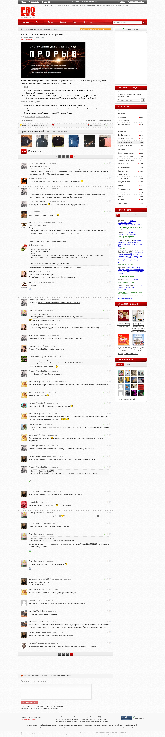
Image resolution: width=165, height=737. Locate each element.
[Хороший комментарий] (107, 163)
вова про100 (37, 382)
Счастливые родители (100, 29)
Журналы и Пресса (30, 29)
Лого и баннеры (102, 719)
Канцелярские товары (126, 153)
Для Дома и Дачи (124, 135)
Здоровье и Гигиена (125, 146)
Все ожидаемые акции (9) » (128, 354)
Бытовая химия (123, 128)
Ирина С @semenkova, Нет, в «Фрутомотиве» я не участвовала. (130, 223)
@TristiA (41, 338)
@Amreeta (38, 526)
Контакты (58, 719)
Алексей (38, 163)
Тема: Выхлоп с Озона (125, 264)
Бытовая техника (124, 124)
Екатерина (36, 272)
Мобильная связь (124, 167)
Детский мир (122, 131)
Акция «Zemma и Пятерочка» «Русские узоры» (138, 349)
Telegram (47, 2)
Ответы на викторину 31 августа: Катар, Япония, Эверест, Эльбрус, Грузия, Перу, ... (130, 243)
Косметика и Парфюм (126, 160)
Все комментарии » (125, 298)
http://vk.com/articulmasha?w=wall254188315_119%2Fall (59, 303)
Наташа (38, 643)
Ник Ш (36, 600)
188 (91, 125)
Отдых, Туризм (123, 178)
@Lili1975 (45, 374)
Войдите (26, 676)
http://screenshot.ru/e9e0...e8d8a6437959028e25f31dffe (59, 233)
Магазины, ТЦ (123, 164)
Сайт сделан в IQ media (28, 719)
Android (94, 2)
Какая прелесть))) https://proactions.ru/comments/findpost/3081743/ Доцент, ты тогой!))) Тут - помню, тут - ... (131, 271)
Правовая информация (71, 719)
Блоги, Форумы (123, 121)
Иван (34, 502)
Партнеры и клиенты (88, 719)
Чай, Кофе (121, 200)
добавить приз (62, 131)
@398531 (50, 471)
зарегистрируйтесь (40, 676)
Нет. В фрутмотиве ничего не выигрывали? (130, 287)
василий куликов (40, 223)
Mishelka (36, 611)
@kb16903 (49, 249)
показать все (51, 131)
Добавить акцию (131, 29)
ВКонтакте (35, 2)
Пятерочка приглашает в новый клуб (127, 233)
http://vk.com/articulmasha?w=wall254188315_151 (48, 449)
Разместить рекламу (81, 717)
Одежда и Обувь (124, 175)
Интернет (121, 149)
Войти (122, 2)
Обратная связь (66, 717)
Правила (93, 717)
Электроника (122, 203)
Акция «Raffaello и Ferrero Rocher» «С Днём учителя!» (123, 324)
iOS (87, 2)
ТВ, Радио (121, 193)
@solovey (38, 438)
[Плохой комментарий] (110, 163)
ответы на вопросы (43, 116)
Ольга (35, 424)
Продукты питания (124, 182)
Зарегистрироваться (136, 2)
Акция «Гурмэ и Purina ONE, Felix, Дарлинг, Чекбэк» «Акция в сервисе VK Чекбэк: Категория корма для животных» (138, 327)
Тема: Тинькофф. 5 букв (126, 282)
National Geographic (43, 29)
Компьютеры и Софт (125, 157)
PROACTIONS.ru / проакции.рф (28, 12)
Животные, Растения (125, 139)
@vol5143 (42, 406)
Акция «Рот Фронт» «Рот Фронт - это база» (124, 349)
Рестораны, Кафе (124, 189)
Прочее (120, 185)
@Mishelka (39, 635)
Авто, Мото (122, 117)
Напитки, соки (123, 171)
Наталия (37, 403)
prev (56, 157)
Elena (35, 310)
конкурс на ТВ (30, 116)
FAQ (99, 717)
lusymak (30, 120)
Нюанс (136, 280)
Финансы (121, 196)
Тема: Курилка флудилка (126, 237)
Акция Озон (121, 248)
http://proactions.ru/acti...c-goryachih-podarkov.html (64, 338)
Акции (21, 29)
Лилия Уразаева (39, 357)
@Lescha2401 (41, 182)
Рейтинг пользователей (126, 399)
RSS (24, 2)
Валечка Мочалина (40, 456)
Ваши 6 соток (87, 29)
